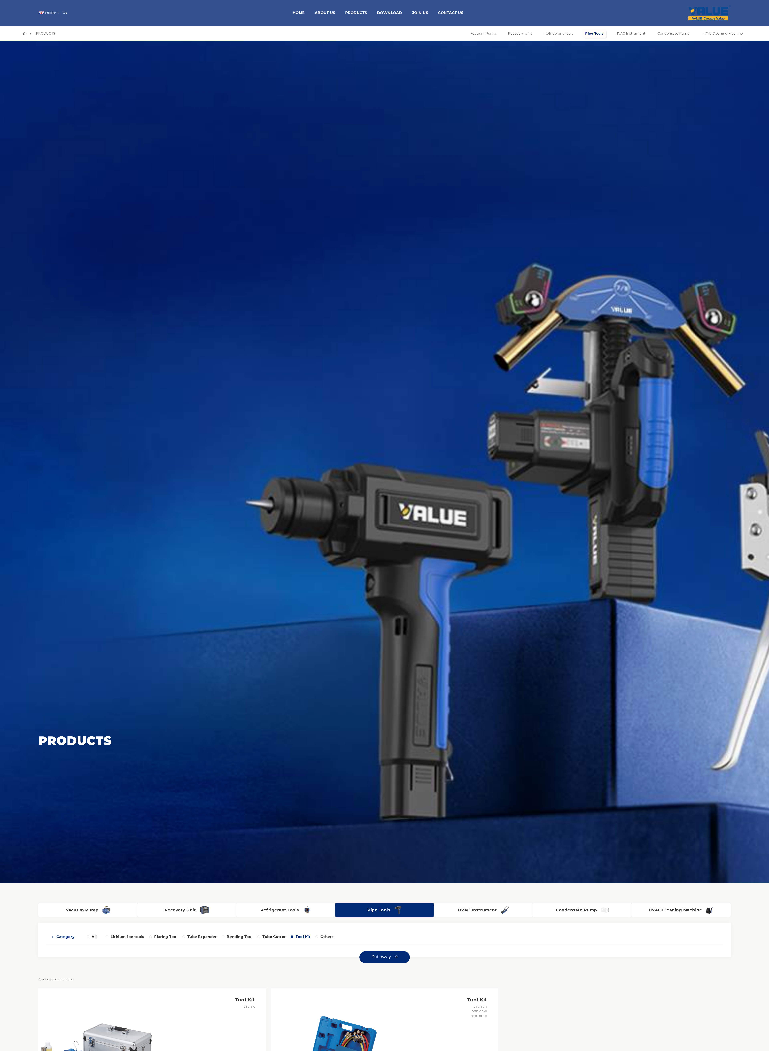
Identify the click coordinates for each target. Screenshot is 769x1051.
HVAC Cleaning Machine (722, 33)
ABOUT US (325, 13)
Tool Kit (303, 937)
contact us (450, 13)
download (389, 13)
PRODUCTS (45, 33)
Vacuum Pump (483, 33)
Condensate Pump (674, 33)
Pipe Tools (594, 33)
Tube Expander (202, 937)
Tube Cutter (274, 937)
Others (327, 937)
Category (64, 937)
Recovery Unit (520, 33)
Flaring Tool (165, 937)
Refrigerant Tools (558, 33)
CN (65, 13)
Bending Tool (240, 937)
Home (299, 13)
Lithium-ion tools (127, 937)
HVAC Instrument (630, 33)
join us (420, 13)
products (356, 13)
